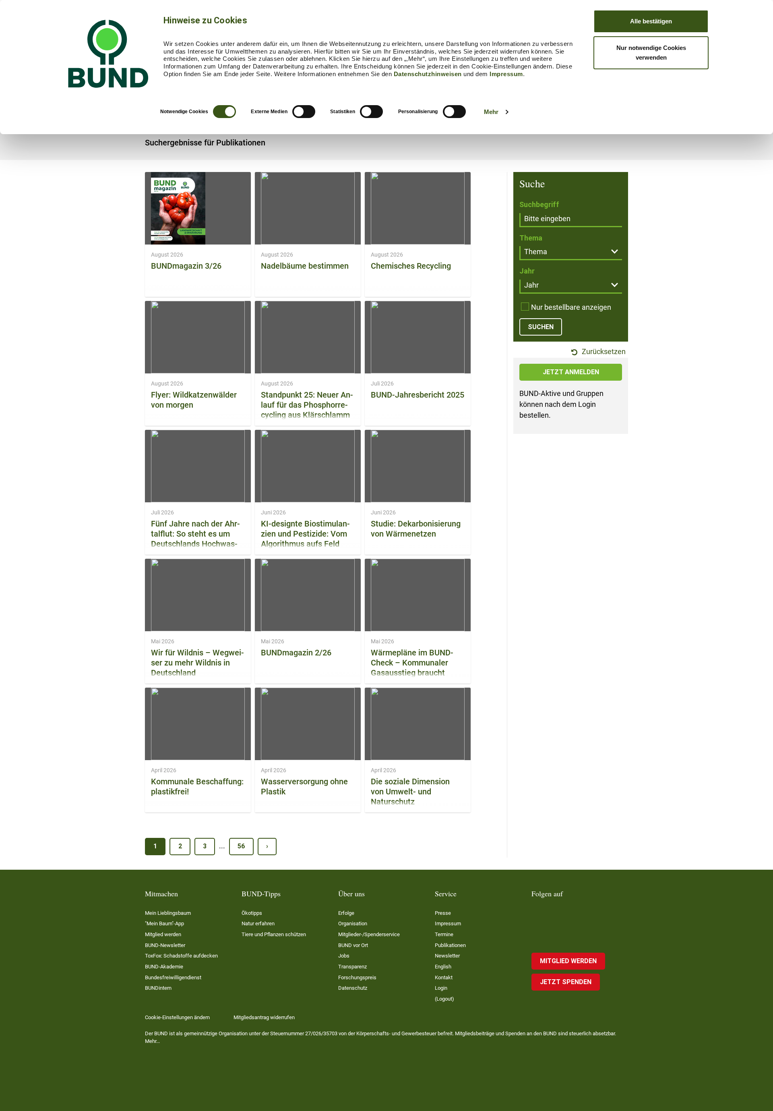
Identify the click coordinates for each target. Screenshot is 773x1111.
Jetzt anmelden (571, 372)
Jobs (343, 956)
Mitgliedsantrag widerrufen (264, 1017)
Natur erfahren (258, 923)
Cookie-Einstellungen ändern (177, 1017)
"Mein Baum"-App (164, 923)
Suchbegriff (539, 204)
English (443, 967)
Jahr (527, 271)
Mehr (491, 111)
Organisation (352, 923)
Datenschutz (352, 988)
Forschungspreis (357, 977)
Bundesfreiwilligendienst (173, 977)
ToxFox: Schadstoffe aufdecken (181, 956)
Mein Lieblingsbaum (168, 913)
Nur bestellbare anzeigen (571, 307)
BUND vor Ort (353, 945)
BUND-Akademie (164, 967)
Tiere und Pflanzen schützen (274, 934)
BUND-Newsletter (165, 945)
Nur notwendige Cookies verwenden (651, 52)
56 (241, 846)
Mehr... (152, 1041)
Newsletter (447, 956)
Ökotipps (252, 913)
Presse (443, 913)
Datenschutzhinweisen (428, 73)
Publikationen (450, 945)
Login (441, 988)
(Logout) (444, 999)
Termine (444, 934)
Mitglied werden (163, 934)
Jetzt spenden (565, 982)
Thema (530, 238)
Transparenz (352, 967)
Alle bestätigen (651, 21)
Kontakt (444, 977)
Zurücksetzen (603, 352)
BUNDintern (158, 988)
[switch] (303, 111)
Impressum (506, 73)
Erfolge (346, 913)
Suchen (541, 327)
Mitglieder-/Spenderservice (369, 934)
